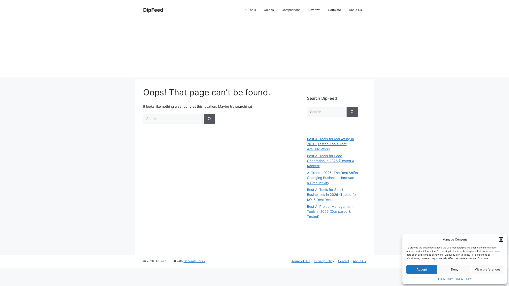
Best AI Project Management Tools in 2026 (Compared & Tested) (330, 212)
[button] (501, 240)
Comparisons (291, 10)
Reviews (314, 10)
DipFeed (153, 10)
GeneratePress (194, 261)
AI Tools (250, 10)
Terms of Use (300, 261)
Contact (343, 261)
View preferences (487, 269)
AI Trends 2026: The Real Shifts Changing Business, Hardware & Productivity (332, 178)
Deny (454, 269)
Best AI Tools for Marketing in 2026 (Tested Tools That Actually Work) (330, 144)
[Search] (209, 119)
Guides (269, 10)
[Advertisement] (254, 49)
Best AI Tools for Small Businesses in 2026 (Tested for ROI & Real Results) (332, 195)
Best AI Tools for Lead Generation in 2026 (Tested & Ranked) (330, 161)
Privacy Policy (445, 278)
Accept (422, 269)
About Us (355, 10)
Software (334, 10)
